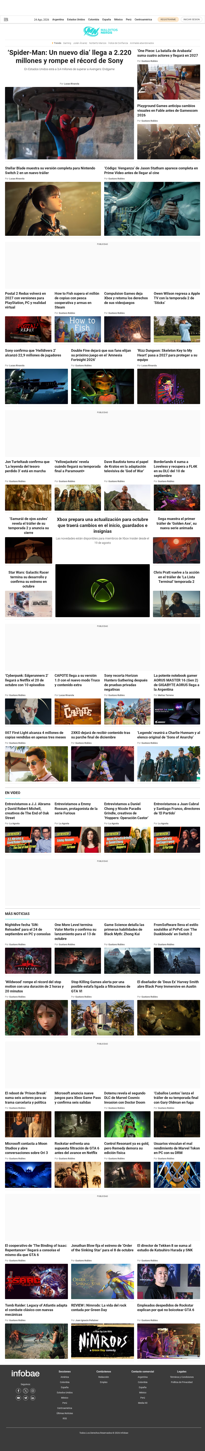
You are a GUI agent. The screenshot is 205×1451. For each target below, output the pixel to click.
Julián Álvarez (80, 43)
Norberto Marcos (97, 43)
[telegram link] (25, 1397)
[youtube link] (18, 1397)
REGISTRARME (168, 19)
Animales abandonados (142, 43)
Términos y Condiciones (182, 1377)
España (106, 19)
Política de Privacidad (182, 1382)
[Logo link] (102, 31)
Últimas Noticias (65, 1413)
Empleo (103, 1382)
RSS (65, 1418)
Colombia (93, 19)
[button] (6, 19)
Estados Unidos (76, 19)
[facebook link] (18, 1390)
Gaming (67, 43)
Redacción (103, 1377)
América (65, 1377)
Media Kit (142, 1403)
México (118, 19)
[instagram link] (32, 1390)
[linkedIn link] (32, 1397)
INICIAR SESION (191, 19)
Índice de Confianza (118, 43)
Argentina (58, 19)
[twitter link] (25, 1390)
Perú (128, 19)
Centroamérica (143, 19)
